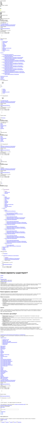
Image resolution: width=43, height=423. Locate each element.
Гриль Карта (5, 42)
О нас (1, 366)
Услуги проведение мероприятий (9, 59)
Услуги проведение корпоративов (9, 70)
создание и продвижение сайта (19, 404)
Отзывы (1, 369)
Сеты (3, 43)
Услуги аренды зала (6, 73)
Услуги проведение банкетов (8, 56)
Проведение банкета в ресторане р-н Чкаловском (13, 58)
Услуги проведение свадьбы (8, 64)
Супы (4, 47)
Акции (1, 374)
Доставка (2, 367)
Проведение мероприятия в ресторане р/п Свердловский (15, 61)
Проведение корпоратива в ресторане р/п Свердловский (15, 72)
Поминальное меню (4, 371)
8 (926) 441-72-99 (5, 23)
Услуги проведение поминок (8, 62)
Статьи (1, 78)
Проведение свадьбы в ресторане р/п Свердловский (14, 66)
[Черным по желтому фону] (0, 9)
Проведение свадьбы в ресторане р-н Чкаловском (13, 65)
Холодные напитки (3, 356)
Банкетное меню (4, 76)
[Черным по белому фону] (0, 6)
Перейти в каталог (3, 419)
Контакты (2, 79)
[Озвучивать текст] (1, 16)
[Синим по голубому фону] (0, 8)
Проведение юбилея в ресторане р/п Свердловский (14, 69)
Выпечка (2, 355)
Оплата (1, 368)
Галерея (2, 77)
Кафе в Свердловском (4, 377)
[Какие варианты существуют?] (6, 281)
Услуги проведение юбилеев (8, 67)
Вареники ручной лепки (7, 48)
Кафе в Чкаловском (3, 378)
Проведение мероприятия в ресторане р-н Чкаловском (14, 60)
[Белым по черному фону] (0, 7)
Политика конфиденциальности (6, 405)
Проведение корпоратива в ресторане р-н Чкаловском (14, 71)
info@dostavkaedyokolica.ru (5, 28)
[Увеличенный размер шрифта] (1, 4)
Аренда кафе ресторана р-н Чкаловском (12, 74)
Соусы (4, 50)
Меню (1, 39)
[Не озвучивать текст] (0, 17)
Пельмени (4, 45)
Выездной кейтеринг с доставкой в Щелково (13, 55)
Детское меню (2, 372)
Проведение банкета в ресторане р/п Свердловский (14, 57)
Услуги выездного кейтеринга (8, 54)
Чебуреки (4, 46)
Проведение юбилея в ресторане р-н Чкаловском (13, 68)
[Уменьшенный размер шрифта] (0, 1)
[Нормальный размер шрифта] (1, 2)
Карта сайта (2, 407)
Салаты (4, 44)
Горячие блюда (5, 41)
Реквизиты (2, 373)
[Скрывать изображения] (0, 14)
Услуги (1, 52)
